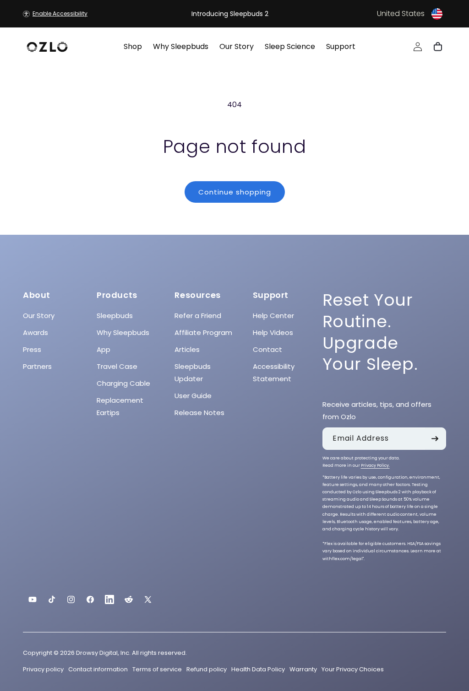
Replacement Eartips (120, 406)
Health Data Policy (258, 669)
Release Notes (199, 412)
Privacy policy (43, 669)
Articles (187, 349)
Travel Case (117, 366)
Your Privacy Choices (353, 669)
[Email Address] (435, 438)
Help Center (273, 315)
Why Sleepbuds (123, 332)
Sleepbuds (115, 315)
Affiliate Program (203, 332)
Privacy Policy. (375, 465)
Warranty (303, 669)
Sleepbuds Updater (193, 372)
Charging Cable (123, 383)
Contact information (98, 669)
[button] (373, 13)
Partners (37, 366)
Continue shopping (234, 192)
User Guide (193, 395)
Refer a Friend (198, 315)
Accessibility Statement (273, 372)
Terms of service (157, 669)
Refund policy (206, 669)
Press (32, 349)
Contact (267, 349)
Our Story (39, 315)
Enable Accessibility (60, 13)
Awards (35, 332)
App (103, 349)
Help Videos (273, 332)
